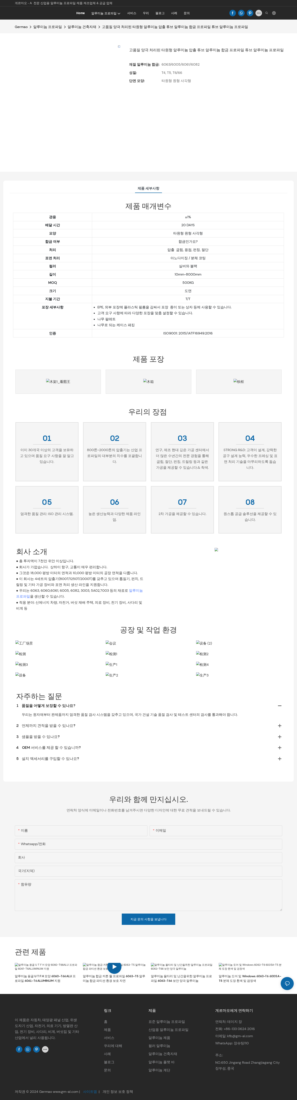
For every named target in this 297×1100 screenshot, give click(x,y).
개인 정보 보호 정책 (117, 1091)
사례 (107, 1054)
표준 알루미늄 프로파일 (166, 1021)
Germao (21, 27)
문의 (107, 1070)
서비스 (109, 1037)
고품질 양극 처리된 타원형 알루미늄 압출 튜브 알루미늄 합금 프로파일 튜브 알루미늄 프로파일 (175, 27)
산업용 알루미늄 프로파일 (168, 1029)
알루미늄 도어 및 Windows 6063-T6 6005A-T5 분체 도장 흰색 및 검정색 (250, 978)
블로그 (109, 1062)
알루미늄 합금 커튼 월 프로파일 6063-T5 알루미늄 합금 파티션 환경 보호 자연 (114, 978)
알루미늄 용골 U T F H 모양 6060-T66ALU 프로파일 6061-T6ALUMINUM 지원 (45, 978)
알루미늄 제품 (159, 1037)
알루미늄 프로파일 (47, 27)
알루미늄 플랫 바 (161, 1062)
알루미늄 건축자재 (82, 27)
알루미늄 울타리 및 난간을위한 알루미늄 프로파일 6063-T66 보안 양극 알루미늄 (181, 978)
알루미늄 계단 (159, 1070)
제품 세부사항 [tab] (148, 188)
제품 (107, 1029)
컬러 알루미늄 (159, 1046)
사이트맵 (90, 1091)
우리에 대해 (113, 1046)
